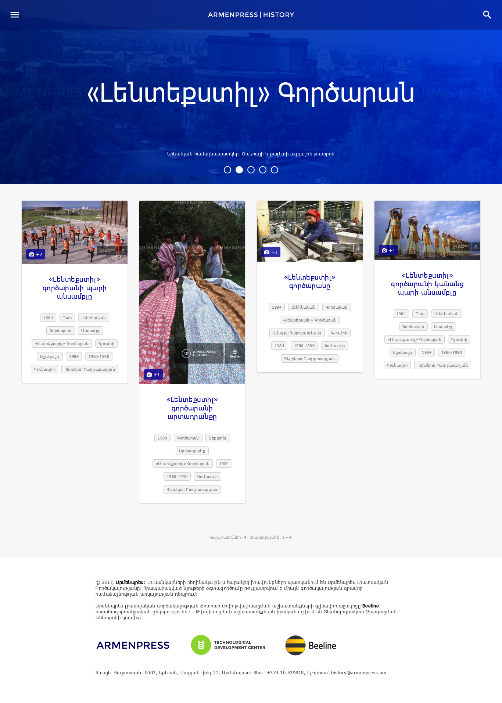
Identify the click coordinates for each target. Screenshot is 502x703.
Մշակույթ (50, 356)
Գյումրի (106, 343)
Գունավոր (44, 369)
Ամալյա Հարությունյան (297, 332)
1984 (48, 317)
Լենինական (94, 317)
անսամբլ (90, 330)
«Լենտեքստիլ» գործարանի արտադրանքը (192, 407)
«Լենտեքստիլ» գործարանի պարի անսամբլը (75, 287)
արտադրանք (192, 450)
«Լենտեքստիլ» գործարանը (310, 281)
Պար (67, 317)
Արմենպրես (130, 582)
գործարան (61, 330)
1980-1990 (99, 356)
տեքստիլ (218, 437)
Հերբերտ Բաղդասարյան (90, 369)
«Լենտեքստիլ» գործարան (251, 93)
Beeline (370, 606)
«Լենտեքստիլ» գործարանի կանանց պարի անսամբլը (427, 283)
